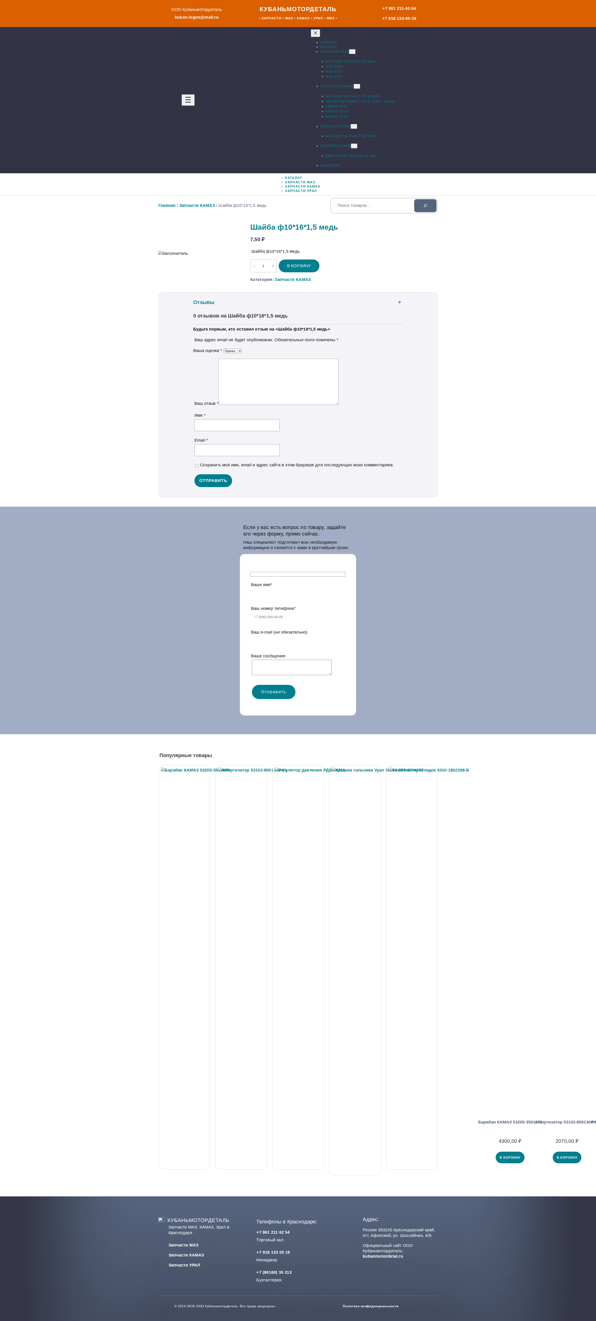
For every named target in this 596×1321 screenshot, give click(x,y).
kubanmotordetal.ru (383, 1256)
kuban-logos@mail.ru (197, 17)
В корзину (299, 265)
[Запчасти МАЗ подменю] (352, 51)
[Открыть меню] (188, 100)
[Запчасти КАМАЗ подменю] (357, 86)
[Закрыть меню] (315, 33)
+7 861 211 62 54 (273, 1232)
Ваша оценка (207, 350)
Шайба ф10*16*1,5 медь (294, 227)
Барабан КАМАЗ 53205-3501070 (510, 1122)
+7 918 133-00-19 (399, 18)
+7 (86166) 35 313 (273, 1272)
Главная (167, 205)
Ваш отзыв (206, 403)
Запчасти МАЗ (183, 1245)
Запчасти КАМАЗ (197, 205)
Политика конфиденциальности (371, 1306)
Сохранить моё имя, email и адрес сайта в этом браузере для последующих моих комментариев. (297, 465)
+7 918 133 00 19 (273, 1252)
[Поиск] (425, 205)
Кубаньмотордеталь (298, 9)
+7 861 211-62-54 (399, 8)
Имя (200, 415)
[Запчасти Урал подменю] (354, 126)
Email (201, 440)
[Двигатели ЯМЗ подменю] (354, 145)
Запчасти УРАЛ (184, 1265)
